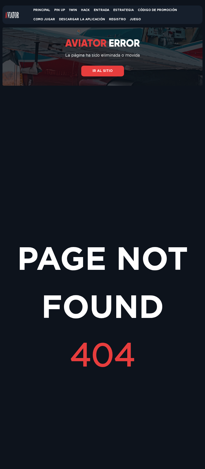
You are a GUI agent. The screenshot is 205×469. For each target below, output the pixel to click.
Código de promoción (157, 10)
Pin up (59, 10)
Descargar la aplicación (82, 19)
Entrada (101, 10)
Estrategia (123, 10)
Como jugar (44, 19)
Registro (117, 19)
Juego (135, 19)
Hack (85, 10)
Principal (41, 10)
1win (73, 10)
